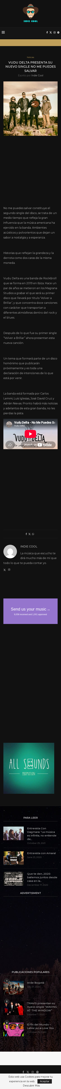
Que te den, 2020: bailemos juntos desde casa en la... (42, 877)
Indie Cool (37, 75)
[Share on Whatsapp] (33, 534)
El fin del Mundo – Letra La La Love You (40, 1026)
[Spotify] (58, 32)
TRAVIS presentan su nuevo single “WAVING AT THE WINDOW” (42, 1007)
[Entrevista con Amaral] (13, 858)
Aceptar (44, 1081)
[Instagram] (55, 32)
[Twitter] (50, 32)
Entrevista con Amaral (41, 853)
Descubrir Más (31, 1085)
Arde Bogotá (35, 982)
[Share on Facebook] (26, 534)
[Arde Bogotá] (13, 987)
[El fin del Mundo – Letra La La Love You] (13, 1029)
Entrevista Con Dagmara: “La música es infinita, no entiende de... (41, 834)
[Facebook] (47, 32)
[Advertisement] (30, 172)
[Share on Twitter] (29, 534)
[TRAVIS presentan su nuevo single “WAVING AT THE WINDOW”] (13, 1008)
